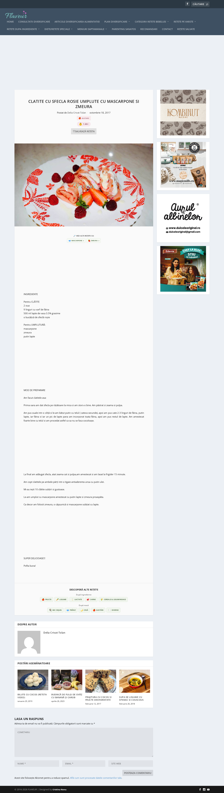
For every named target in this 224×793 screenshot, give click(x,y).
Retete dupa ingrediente (22, 29)
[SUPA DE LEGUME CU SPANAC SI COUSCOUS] (134, 681)
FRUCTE (46, 599)
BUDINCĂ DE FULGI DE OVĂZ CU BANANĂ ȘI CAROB (66, 696)
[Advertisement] (105, 62)
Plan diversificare (115, 21)
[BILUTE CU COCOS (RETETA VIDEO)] (33, 680)
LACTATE (76, 599)
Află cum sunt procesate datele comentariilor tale (95, 777)
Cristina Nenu (59, 789)
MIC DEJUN (55, 610)
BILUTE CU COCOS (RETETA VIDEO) (32, 696)
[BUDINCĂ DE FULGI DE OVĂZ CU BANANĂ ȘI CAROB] (66, 680)
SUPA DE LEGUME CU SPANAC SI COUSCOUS (131, 698)
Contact (167, 29)
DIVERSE (113, 610)
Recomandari (148, 29)
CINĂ (84, 610)
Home (10, 21)
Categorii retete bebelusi (150, 21)
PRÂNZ (71, 610)
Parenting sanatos (124, 29)
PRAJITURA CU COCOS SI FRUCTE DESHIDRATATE (98, 698)
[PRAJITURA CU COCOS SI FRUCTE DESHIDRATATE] (100, 681)
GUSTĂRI (98, 610)
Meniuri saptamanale (90, 29)
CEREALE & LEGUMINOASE (113, 599)
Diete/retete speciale (57, 29)
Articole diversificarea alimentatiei (77, 21)
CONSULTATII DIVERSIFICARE (34, 21)
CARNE (91, 599)
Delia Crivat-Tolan (77, 112)
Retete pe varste (183, 21)
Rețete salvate (186, 29)
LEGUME (61, 599)
